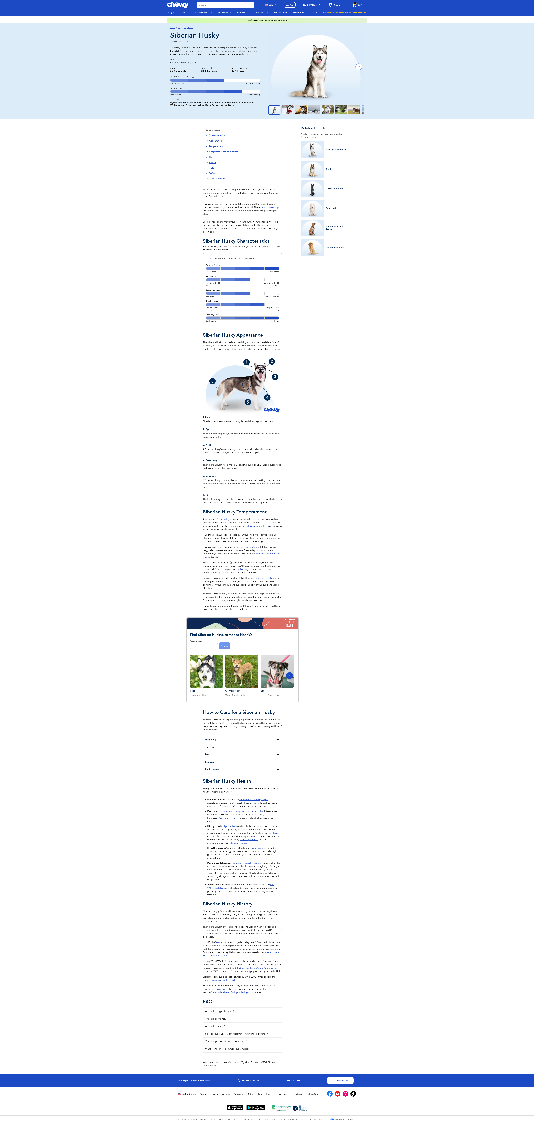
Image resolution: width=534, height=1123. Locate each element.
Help (259, 1093)
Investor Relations (220, 1093)
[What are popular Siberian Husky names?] (242, 1041)
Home (172, 28)
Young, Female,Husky (235, 695)
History (213, 167)
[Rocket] (206, 671)
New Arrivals (299, 12)
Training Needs (213, 301)
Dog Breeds (188, 28)
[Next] (289, 675)
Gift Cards (297, 1093)
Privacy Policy (232, 1119)
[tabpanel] (243, 294)
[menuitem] (221, 135)
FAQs (212, 173)
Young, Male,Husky (199, 695)
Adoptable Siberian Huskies (223, 151)
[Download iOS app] (235, 1107)
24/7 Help (312, 4)
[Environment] (242, 769)
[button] (274, 110)
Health (212, 162)
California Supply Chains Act (292, 1119)
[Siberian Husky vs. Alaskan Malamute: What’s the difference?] (242, 1033)
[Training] (242, 747)
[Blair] (277, 671)
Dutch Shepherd (334, 188)
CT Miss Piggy (232, 690)
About (203, 1093)
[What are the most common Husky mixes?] (242, 1048)
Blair (263, 690)
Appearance (215, 140)
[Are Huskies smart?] (242, 1026)
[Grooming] (242, 739)
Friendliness (177, 88)
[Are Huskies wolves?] (242, 1018)
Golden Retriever (335, 247)
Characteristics (217, 135)
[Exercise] (242, 762)
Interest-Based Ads (251, 1119)
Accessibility (269, 1119)
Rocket (193, 690)
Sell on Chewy (314, 1093)
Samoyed (331, 208)
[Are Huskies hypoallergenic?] (242, 1011)
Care (211, 157)
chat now (296, 1080)
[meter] (215, 81)
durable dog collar (245, 569)
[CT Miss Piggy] (241, 671)
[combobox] (225, 5)
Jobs (250, 1093)
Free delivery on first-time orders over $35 (344, 12)
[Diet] (242, 754)
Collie (329, 169)
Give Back (282, 1093)
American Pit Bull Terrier (335, 228)
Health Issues (212, 276)
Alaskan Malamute (336, 149)
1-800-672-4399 (250, 1080)
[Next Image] (358, 66)
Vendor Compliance (317, 1119)
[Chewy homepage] (177, 5)
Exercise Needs (213, 265)
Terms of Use (217, 1119)
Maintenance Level (180, 76)
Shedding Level (213, 314)
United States (189, 1093)
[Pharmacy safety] (295, 1108)
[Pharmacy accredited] (303, 1108)
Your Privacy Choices (343, 1119)
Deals (314, 12)
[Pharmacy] (282, 1108)
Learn (269, 1093)
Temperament (216, 146)
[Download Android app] (255, 1107)
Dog (179, 28)
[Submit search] (250, 5)
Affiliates (238, 1093)
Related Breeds (217, 178)
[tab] (209, 258)
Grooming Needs (213, 290)
